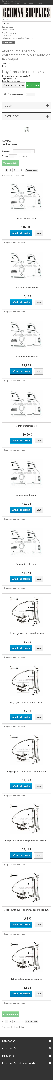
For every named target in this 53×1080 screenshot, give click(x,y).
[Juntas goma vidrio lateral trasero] (26, 612)
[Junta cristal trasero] (26, 404)
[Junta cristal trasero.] (26, 473)
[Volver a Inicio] (4, 94)
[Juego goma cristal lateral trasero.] (26, 681)
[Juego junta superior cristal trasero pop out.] (26, 888)
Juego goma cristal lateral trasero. (26, 702)
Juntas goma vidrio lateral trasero (27, 633)
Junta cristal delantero (26, 218)
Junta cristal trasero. (26, 495)
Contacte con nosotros (11, 1)
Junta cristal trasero (26, 426)
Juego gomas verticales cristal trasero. (26, 771)
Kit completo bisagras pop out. (26, 979)
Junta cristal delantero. (26, 287)
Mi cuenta (8, 1055)
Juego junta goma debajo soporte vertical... (26, 840)
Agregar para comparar (15, 243)
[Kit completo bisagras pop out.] (26, 957)
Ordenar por (7, 151)
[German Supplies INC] (26, 12)
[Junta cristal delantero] (26, 197)
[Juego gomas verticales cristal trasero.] (26, 750)
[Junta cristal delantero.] (26, 266)
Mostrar (5, 156)
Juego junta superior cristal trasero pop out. (26, 910)
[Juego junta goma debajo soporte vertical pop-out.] (26, 819)
